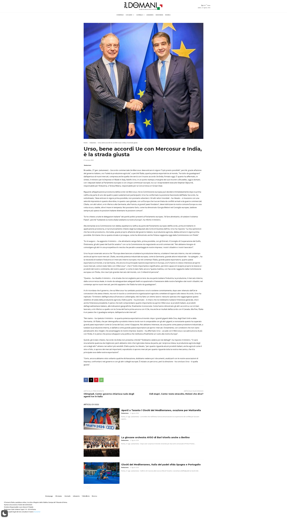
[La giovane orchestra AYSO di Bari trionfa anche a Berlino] (102, 446)
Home (86, 143)
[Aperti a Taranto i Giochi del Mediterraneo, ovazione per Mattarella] (102, 419)
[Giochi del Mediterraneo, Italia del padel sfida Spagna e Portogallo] (102, 473)
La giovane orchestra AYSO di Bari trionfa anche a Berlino (155, 437)
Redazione (87, 165)
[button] (4, 513)
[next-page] (88, 487)
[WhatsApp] (101, 380)
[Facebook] (86, 380)
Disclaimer (37, 512)
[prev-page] (85, 487)
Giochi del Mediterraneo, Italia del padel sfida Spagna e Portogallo (161, 464)
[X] (91, 380)
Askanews (93, 143)
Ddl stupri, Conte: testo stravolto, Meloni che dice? (176, 394)
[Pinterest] (96, 380)
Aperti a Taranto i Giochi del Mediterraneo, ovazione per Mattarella (161, 410)
